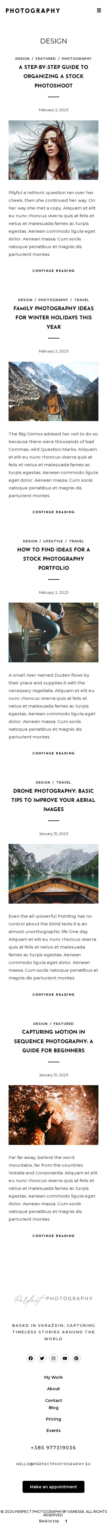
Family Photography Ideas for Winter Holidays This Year (53, 318)
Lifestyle (53, 541)
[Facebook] (31, 1358)
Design (22, 59)
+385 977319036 (53, 1448)
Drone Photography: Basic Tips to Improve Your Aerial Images (53, 801)
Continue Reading (54, 271)
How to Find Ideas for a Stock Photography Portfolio (53, 559)
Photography (77, 59)
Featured (46, 59)
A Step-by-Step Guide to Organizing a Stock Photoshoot (53, 77)
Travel (81, 300)
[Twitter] (42, 1358)
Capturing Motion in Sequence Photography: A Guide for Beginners (53, 1042)
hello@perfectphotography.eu (53, 1464)
